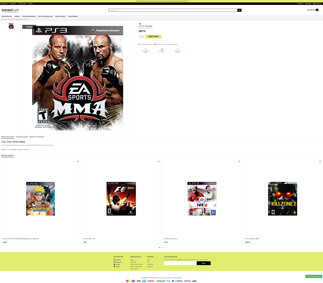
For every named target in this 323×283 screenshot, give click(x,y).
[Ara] (239, 10)
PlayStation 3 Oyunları (21, 19)
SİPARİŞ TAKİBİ (22, 3)
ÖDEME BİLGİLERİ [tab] (22, 137)
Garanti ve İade (134, 269)
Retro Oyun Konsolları (45, 16)
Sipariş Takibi (133, 262)
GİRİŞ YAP (301, 3)
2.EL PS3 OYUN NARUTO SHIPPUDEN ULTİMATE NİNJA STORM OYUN (20, 238)
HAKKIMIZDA (13, 3)
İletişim (132, 259)
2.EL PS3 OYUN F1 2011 (89, 238)
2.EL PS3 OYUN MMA (12, 149)
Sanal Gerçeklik (60, 16)
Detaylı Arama (150, 264)
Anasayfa (4, 19)
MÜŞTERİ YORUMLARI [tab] (36, 137)
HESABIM (308, 3)
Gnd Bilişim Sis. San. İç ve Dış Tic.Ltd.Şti (161, 277)
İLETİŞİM (30, 3)
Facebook (118, 260)
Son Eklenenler (73, 16)
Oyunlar (17, 16)
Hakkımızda (150, 266)
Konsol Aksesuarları (29, 16)
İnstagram (118, 262)
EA (140, 24)
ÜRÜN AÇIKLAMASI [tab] (7, 137)
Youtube (117, 264)
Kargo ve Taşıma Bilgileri (136, 266)
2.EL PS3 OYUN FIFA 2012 (170, 238)
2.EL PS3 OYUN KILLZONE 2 (252, 238)
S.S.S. (148, 262)
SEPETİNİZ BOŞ (311, 10)
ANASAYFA (5, 3)
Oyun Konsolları (6, 16)
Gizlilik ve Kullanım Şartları (136, 264)
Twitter (117, 267)
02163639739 (317, 3)
